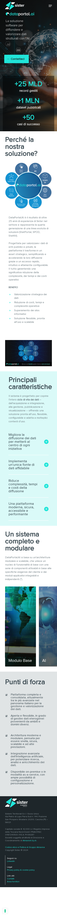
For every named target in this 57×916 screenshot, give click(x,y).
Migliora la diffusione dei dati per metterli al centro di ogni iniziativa (22, 442)
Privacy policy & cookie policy (21, 870)
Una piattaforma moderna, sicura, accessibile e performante (21, 509)
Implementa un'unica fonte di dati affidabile (21, 465)
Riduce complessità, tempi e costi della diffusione (22, 486)
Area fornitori (13, 882)
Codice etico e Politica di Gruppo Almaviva (25, 847)
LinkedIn (11, 861)
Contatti (10, 879)
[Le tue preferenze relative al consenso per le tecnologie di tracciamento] (5, 911)
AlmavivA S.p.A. (30, 841)
